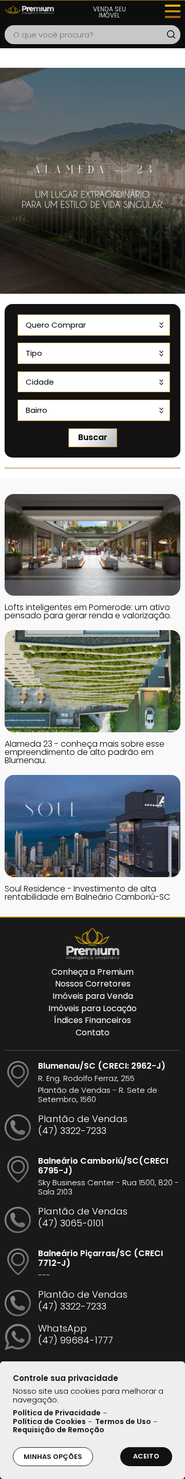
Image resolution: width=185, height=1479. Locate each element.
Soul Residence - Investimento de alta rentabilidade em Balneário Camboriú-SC (87, 893)
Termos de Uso (123, 1422)
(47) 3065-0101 (71, 1223)
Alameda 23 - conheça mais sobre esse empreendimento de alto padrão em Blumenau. (84, 752)
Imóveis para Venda (92, 996)
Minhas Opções (53, 1457)
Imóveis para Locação (92, 1008)
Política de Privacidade (57, 1413)
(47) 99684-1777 (75, 1340)
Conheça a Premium (92, 972)
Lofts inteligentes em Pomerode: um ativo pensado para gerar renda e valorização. (88, 611)
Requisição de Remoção (58, 1430)
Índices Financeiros (92, 1020)
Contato (92, 1032)
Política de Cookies (49, 1422)
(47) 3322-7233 (72, 1130)
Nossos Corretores (93, 984)
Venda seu (109, 12)
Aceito (146, 1456)
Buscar (92, 437)
